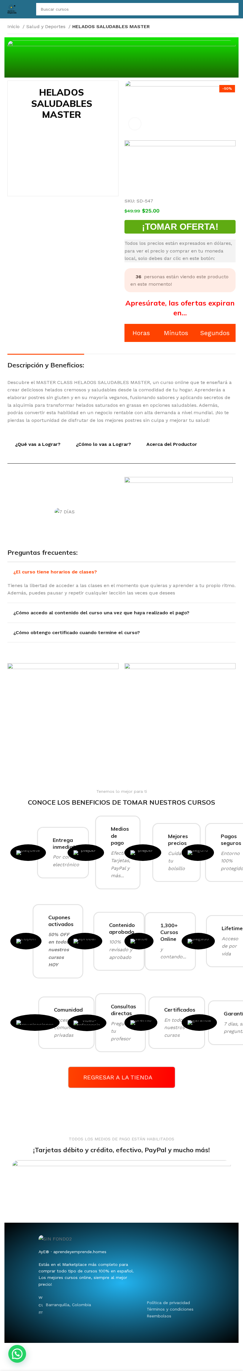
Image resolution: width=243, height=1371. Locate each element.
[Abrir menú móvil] (28, 9)
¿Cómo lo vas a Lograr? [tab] (103, 444)
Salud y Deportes (46, 26)
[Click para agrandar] (135, 124)
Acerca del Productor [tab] (171, 444)
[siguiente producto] (233, 27)
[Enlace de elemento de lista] (181, 1302)
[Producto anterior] (221, 27)
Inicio (14, 26)
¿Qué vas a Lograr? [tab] (37, 444)
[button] (17, 1354)
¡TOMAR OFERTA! (180, 227)
